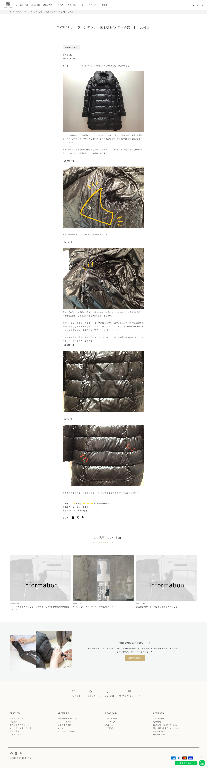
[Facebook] (11, 754)
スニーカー (110, 725)
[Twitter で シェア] (78, 518)
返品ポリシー (159, 735)
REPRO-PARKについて (68, 718)
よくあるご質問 (64, 725)
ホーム (12, 12)
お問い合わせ (159, 718)
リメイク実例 (16, 735)
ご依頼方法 (35, 5)
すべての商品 (111, 718)
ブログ (60, 5)
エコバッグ (110, 722)
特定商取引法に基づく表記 (165, 725)
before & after (71, 47)
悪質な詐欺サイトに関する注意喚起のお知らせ (157, 607)
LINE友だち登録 (135, 658)
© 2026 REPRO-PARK (21, 758)
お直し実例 (47, 5)
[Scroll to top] (202, 757)
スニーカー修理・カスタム (22, 728)
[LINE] (20, 754)
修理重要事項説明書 (66, 731)
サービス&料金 (22, 5)
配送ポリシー (159, 731)
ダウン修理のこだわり (20, 725)
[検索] (192, 4)
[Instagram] (15, 754)
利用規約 (157, 722)
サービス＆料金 (17, 718)
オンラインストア (89, 5)
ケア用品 (109, 728)
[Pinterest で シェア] (83, 518)
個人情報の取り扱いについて (166, 728)
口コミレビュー (72, 5)
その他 (104, 5)
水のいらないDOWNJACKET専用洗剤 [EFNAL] (94, 607)
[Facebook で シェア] (73, 518)
